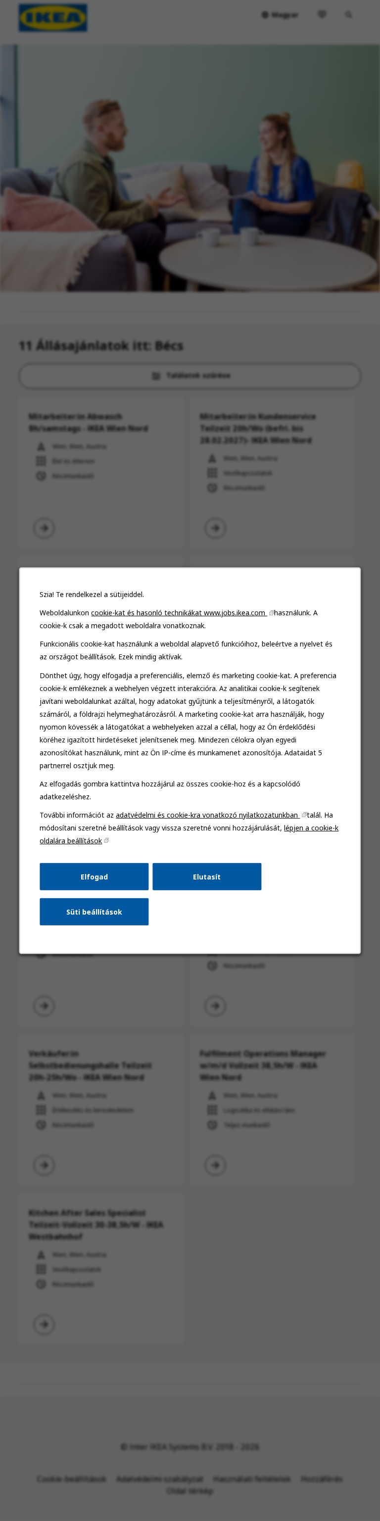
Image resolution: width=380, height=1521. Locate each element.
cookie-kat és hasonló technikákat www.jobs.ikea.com (179, 612)
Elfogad (94, 876)
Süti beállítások (94, 911)
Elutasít (207, 876)
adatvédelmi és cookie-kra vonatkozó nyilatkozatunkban (208, 814)
